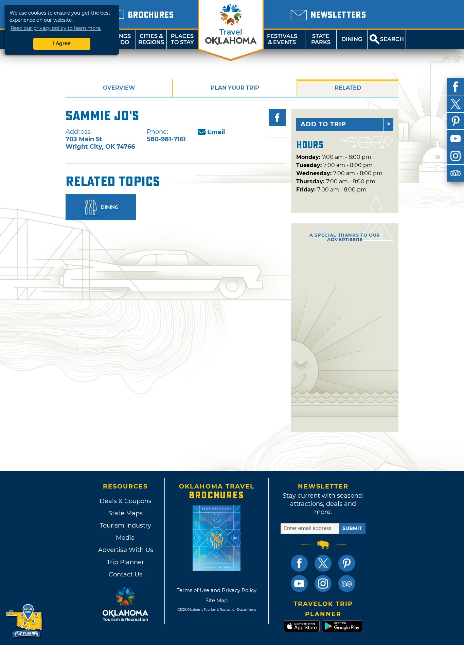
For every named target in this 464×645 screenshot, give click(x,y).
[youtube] (455, 138)
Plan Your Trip (235, 88)
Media (125, 537)
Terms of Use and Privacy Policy (216, 590)
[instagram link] (323, 583)
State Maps (125, 513)
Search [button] (392, 39)
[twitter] (455, 103)
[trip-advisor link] (346, 583)
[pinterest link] (346, 563)
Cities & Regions (151, 39)
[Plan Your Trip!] (24, 621)
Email (216, 132)
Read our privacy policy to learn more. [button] (56, 28)
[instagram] (455, 155)
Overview (119, 88)
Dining (351, 39)
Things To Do (120, 39)
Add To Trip (323, 124)
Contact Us (125, 574)
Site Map (217, 600)
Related (348, 88)
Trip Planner (125, 562)
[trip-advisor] (455, 173)
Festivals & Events (282, 39)
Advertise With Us (125, 550)
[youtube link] (299, 583)
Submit (352, 528)
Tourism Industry (125, 525)
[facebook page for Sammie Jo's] (277, 117)
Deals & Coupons (125, 501)
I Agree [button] (62, 43)
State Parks (321, 39)
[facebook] (455, 86)
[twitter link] (323, 563)
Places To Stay (182, 39)
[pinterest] (455, 121)
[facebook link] (299, 563)
